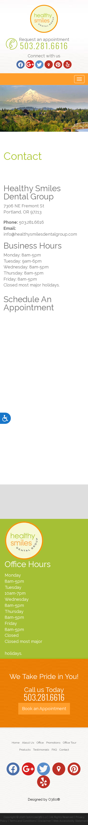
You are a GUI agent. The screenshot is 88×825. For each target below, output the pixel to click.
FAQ (54, 749)
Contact (64, 749)
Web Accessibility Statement (70, 820)
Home (15, 742)
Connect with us (44, 55)
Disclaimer (44, 820)
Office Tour (69, 742)
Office (40, 742)
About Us (28, 742)
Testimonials (41, 749)
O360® (54, 799)
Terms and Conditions (22, 820)
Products (25, 749)
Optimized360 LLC (37, 817)
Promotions (53, 742)
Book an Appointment (44, 708)
